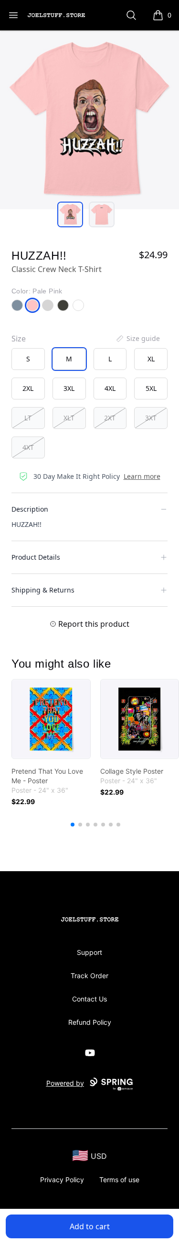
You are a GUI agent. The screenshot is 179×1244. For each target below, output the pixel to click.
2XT (110, 417)
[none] (137, 338)
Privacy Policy (62, 1180)
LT (28, 417)
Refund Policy (89, 1022)
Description (29, 509)
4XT (28, 447)
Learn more (142, 476)
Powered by (65, 1083)
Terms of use (119, 1180)
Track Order (89, 976)
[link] (51, 719)
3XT (151, 417)
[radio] (28, 359)
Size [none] (18, 338)
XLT (68, 417)
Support (89, 952)
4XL (110, 388)
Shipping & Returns (42, 589)
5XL (151, 388)
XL (151, 358)
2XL (27, 388)
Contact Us (89, 999)
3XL (68, 388)
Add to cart (90, 1226)
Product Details (35, 557)
